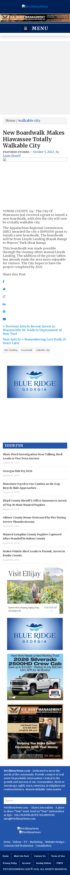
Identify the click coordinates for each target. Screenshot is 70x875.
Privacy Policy (10, 863)
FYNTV (60, 863)
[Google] (4, 296)
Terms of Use (58, 856)
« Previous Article (16, 326)
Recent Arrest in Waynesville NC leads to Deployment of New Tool (32, 330)
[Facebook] (3, 282)
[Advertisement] (35, 78)
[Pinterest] (4, 311)
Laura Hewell (12, 156)
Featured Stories (16, 152)
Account (26, 863)
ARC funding (11, 350)
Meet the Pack (21, 856)
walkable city (42, 350)
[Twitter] (4, 289)
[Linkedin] (4, 304)
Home (10, 120)
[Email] (4, 319)
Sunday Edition (43, 863)
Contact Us (40, 856)
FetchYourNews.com (16, 807)
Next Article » (13, 339)
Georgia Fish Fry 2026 (17, 471)
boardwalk (26, 350)
